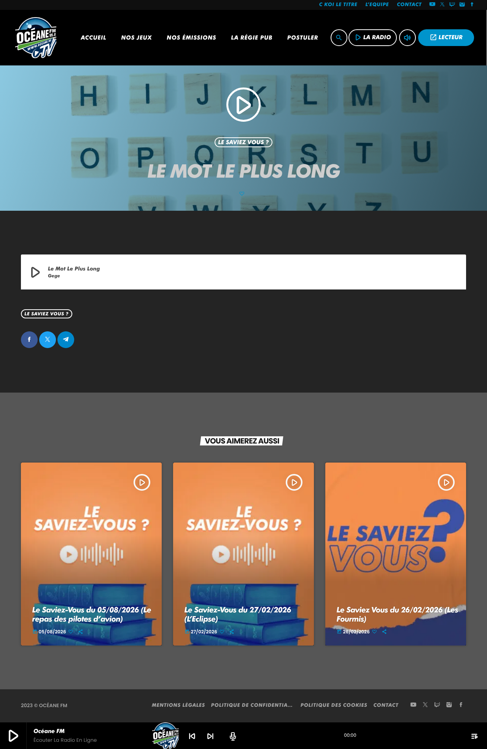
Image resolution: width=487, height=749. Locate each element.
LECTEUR (446, 37)
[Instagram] (462, 5)
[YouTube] (432, 5)
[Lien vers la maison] (36, 37)
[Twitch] (452, 5)
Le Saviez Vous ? (243, 142)
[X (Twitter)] (442, 5)
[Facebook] (472, 5)
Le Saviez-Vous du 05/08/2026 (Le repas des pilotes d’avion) (91, 614)
